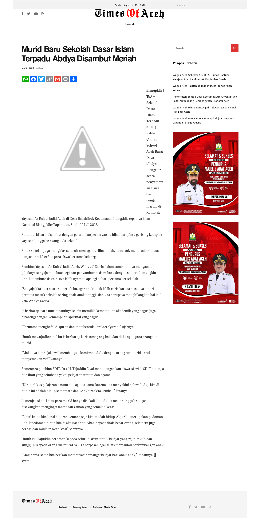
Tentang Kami (80, 507)
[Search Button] (236, 5)
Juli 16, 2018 (28, 68)
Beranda (26, 5)
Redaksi (63, 507)
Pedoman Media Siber (104, 507)
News (41, 68)
